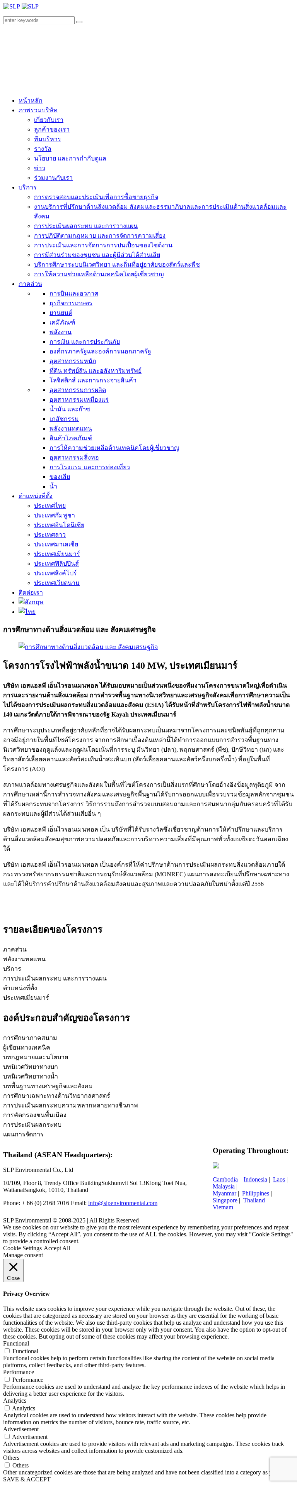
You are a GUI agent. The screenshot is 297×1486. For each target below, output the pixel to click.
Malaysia (224, 1186)
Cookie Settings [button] (22, 1248)
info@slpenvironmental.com (122, 1203)
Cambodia (225, 1179)
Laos (279, 1179)
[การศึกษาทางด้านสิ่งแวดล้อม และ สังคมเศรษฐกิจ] (88, 647)
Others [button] (11, 1457)
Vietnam (223, 1207)
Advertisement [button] (21, 1429)
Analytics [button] (14, 1400)
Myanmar (224, 1193)
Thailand (254, 1200)
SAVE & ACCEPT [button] (27, 1479)
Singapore (225, 1200)
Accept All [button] (57, 1248)
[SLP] (21, 6)
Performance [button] (18, 1372)
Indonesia (255, 1179)
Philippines (255, 1193)
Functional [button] (16, 1343)
